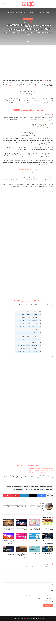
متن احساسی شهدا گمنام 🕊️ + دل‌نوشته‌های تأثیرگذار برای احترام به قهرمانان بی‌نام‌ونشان (21, 555)
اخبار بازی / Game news (45, 486)
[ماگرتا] (28, 4)
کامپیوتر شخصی (32, 86)
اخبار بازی (44, 80)
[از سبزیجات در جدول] (34, 536)
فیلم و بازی (40, 12)
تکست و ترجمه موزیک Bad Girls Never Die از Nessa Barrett (22, 528)
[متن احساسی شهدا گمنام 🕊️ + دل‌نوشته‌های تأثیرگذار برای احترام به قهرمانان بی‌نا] (21, 549)
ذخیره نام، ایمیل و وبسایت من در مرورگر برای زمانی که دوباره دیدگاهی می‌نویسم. (36, 596)
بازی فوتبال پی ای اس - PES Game (13, 486)
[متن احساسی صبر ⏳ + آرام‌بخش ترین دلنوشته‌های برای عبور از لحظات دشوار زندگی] (8, 522)
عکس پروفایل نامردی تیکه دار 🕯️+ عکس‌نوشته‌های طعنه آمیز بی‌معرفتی (48, 542)
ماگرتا (10, 86)
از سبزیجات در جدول (36, 540)
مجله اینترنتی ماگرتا (21, 618)
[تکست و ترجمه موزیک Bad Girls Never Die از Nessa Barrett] (21, 522)
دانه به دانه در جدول (23, 540)
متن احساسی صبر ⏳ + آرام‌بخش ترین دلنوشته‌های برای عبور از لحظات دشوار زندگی (9, 529)
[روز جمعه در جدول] (34, 549)
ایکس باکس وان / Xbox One (30, 486)
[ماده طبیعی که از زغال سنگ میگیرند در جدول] (8, 549)
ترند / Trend (28, 489)
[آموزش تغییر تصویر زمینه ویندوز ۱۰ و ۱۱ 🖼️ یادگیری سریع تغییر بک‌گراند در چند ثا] (49, 126)
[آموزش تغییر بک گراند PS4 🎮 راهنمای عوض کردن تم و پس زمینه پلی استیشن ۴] (23, 118)
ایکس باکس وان (17, 86)
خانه (47, 12)
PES (49, 86)
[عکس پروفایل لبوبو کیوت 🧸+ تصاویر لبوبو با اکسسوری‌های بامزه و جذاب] (34, 522)
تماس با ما (14, 618)
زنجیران (42, 503)
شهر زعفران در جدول (49, 553)
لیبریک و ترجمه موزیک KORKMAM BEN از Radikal (48, 528)
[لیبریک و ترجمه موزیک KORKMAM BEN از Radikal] (47, 522)
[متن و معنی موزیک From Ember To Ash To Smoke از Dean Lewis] (8, 536)
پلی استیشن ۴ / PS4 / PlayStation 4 (42, 489)
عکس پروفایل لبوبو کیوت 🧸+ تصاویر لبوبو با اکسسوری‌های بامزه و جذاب (35, 528)
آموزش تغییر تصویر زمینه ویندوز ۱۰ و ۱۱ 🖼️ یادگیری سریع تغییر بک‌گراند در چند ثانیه (36, 126)
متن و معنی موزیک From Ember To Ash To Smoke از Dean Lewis (9, 542)
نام (52, 584)
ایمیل (52, 590)
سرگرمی (43, 12)
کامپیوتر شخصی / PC (18, 489)
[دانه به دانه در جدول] (21, 536)
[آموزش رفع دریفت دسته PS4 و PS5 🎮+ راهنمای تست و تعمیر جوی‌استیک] (49, 119)
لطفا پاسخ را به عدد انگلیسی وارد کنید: (45, 598)
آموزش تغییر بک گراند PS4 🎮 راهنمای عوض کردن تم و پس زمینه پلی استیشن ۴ (10, 119)
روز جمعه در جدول (36, 553)
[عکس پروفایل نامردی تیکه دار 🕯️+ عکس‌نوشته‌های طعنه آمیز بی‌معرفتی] (47, 536)
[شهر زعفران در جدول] (47, 549)
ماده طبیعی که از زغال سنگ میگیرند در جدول (8, 553)
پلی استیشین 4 (24, 86)
